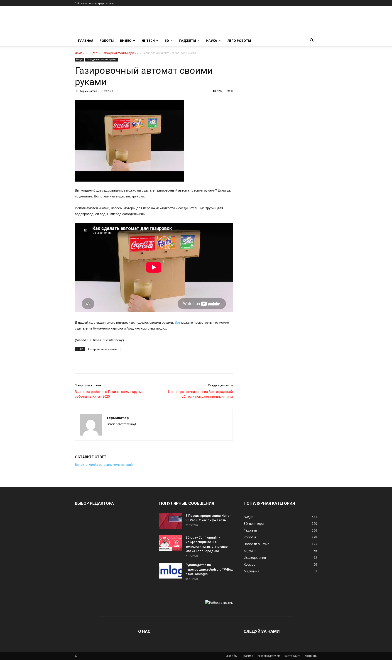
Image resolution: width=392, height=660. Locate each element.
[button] (311, 41)
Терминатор (88, 91)
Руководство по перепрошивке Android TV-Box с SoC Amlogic (209, 569)
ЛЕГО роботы (239, 40)
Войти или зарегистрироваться (94, 3)
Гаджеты (187, 40)
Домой (79, 53)
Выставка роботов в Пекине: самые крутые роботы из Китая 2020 (109, 394)
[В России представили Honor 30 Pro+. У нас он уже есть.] (170, 521)
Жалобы (231, 656)
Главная (85, 40)
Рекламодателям (268, 656)
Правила (247, 656)
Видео (126, 40)
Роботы (107, 40)
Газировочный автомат (103, 349)
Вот (177, 322)
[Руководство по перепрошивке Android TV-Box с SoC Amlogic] (170, 571)
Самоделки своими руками (120, 53)
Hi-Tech (148, 40)
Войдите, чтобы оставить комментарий (104, 464)
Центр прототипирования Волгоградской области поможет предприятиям (200, 394)
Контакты (311, 656)
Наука (211, 40)
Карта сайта (292, 656)
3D (167, 40)
